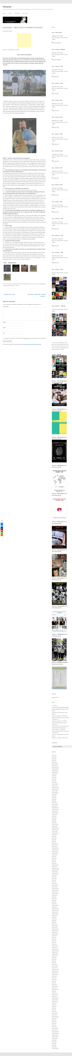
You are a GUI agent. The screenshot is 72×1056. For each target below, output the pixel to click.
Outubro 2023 (55, 811)
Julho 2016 (54, 957)
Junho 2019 (54, 898)
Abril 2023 (54, 821)
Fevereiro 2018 (55, 925)
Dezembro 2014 (55, 989)
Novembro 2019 (55, 890)
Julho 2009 (54, 1040)
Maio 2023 (54, 819)
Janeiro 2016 (54, 967)
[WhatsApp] (2, 533)
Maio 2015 (54, 981)
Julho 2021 (54, 856)
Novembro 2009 (55, 1033)
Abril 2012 (54, 991)
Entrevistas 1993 (12, 283)
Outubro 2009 (55, 1035)
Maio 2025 (54, 779)
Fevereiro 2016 (55, 966)
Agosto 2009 (54, 1038)
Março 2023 (54, 822)
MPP (21, 283)
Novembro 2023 (55, 809)
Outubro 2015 (55, 972)
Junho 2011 (54, 1006)
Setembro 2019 (55, 893)
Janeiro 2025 (54, 785)
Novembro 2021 (55, 849)
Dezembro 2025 (55, 767)
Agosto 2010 (54, 1018)
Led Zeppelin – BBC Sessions (58, 712)
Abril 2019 (54, 901)
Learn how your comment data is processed (31, 344)
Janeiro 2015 (54, 987)
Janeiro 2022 (54, 846)
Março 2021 (54, 863)
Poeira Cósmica (55, 697)
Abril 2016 (54, 962)
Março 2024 (54, 802)
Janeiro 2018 (54, 927)
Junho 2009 (54, 1041)
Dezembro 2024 (55, 787)
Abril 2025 (54, 780)
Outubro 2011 (55, 999)
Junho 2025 (54, 777)
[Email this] (2, 528)
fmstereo (7, 6)
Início (4, 13)
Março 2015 (54, 984)
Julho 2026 (54, 755)
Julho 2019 (54, 896)
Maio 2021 (54, 859)
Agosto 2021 (54, 854)
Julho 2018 (54, 917)
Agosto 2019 (54, 895)
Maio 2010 (54, 1023)
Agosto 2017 (54, 935)
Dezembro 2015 (55, 969)
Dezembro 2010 (55, 1016)
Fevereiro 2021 (55, 864)
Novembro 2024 (55, 789)
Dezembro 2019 (55, 888)
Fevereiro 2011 (55, 1013)
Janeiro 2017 (54, 947)
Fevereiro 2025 (55, 784)
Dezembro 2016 (55, 949)
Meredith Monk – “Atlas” (9, 294)
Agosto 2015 (54, 976)
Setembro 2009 (55, 1036)
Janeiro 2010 (54, 1030)
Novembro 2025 (55, 768)
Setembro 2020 (55, 873)
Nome (5, 322)
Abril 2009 (54, 1045)
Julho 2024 (54, 795)
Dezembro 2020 (55, 868)
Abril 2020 (54, 881)
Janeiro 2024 (54, 805)
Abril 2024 (54, 800)
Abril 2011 (54, 1009)
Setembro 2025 (55, 772)
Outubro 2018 (55, 912)
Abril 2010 (54, 1024)
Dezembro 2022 (55, 827)
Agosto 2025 (54, 773)
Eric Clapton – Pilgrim (56, 721)
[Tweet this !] (2, 526)
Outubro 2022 (55, 831)
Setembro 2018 (55, 913)
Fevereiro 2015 (55, 986)
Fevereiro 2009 (55, 1048)
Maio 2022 (54, 839)
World (30, 283)
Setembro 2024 (55, 792)
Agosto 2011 (54, 1003)
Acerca (10, 13)
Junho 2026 (54, 757)
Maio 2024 (54, 799)
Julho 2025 (54, 775)
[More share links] (2, 535)
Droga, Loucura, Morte (56, 715)
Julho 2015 (54, 977)
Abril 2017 (54, 942)
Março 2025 (54, 782)
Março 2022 (54, 843)
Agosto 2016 (54, 955)
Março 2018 (54, 923)
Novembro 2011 (55, 998)
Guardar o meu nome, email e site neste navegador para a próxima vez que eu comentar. (25, 338)
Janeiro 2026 (54, 765)
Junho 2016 (54, 959)
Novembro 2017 (55, 930)
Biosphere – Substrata (56, 737)
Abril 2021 (54, 861)
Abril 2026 (54, 760)
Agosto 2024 (54, 794)
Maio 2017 (54, 940)
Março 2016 (54, 964)
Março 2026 (54, 762)
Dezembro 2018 (55, 908)
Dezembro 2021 (55, 848)
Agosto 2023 (54, 814)
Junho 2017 (54, 939)
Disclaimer (17, 13)
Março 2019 (54, 903)
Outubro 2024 (55, 790)
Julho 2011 (54, 1004)
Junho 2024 (54, 797)
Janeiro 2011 (54, 1014)
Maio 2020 (54, 880)
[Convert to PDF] (2, 530)
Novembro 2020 (55, 869)
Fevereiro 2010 (55, 1028)
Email (4, 327)
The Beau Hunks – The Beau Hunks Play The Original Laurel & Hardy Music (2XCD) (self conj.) (60, 727)
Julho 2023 (54, 816)
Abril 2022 (54, 841)
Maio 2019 (54, 900)
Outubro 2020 (55, 871)
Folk (19, 283)
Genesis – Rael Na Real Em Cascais (59, 722)
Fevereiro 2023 (55, 824)
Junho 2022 (54, 837)
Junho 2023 (54, 817)
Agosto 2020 (54, 875)
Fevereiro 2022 (55, 844)
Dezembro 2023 (55, 807)
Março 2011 (54, 1011)
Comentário (6, 306)
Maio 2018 (54, 920)
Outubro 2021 (55, 851)
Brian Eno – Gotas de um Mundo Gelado (60, 717)
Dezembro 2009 (55, 1031)
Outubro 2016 (55, 952)
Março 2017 (54, 944)
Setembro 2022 (55, 832)
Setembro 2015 (55, 974)
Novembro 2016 (55, 950)
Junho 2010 (54, 1021)
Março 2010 (54, 1026)
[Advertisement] (24, 40)
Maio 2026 (54, 758)
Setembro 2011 (55, 1001)
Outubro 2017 (55, 932)
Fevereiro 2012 (55, 994)
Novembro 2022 (55, 829)
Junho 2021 (54, 858)
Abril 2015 (54, 982)
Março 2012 (54, 992)
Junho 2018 (54, 918)
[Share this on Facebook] (2, 524)
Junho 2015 (54, 979)
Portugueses (25, 283)
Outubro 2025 (55, 770)
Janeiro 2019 (54, 907)
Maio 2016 (54, 960)
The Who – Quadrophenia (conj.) (59, 734)
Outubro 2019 (55, 891)
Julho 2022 (54, 836)
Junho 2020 (54, 878)
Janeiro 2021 (54, 866)
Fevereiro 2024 (55, 804)
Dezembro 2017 (55, 928)
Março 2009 (54, 1046)
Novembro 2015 (55, 971)
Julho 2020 (54, 876)
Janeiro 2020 (54, 886)
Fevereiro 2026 (55, 763)
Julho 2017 (54, 937)
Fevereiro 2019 (55, 905)
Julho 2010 (54, 1019)
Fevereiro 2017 (55, 945)
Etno (17, 283)
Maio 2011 (54, 1008)
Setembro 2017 (55, 933)
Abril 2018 (54, 922)
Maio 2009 (54, 1043)
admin (17, 285)
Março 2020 (54, 883)
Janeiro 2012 (54, 996)
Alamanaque (43, 283)
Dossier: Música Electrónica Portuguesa (60, 731)
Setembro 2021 (55, 853)
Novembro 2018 (55, 910)
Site (3, 333)
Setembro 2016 (55, 954)
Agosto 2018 (54, 915)
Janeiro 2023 (54, 826)
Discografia (25, 13)
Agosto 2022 (54, 834)
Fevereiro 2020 (55, 885)
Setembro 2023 (55, 812)
